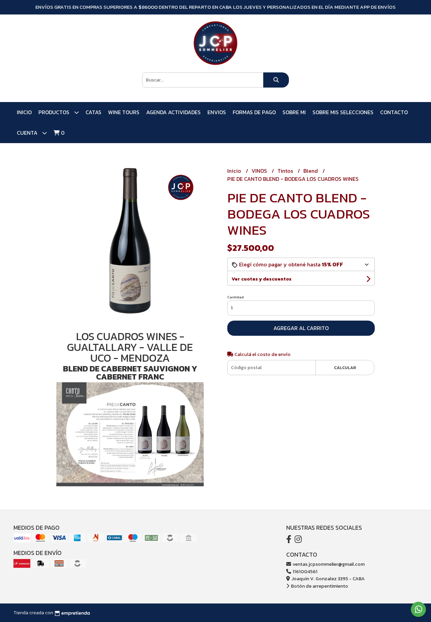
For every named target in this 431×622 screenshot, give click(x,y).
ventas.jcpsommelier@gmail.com (328, 564)
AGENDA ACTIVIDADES (173, 112)
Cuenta (28, 133)
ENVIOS (216, 112)
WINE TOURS (123, 112)
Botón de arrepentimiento (319, 586)
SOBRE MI (294, 112)
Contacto (394, 112)
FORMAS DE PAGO (254, 112)
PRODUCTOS (54, 112)
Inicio (24, 112)
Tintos (285, 171)
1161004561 (305, 571)
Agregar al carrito (301, 328)
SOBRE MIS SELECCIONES (342, 112)
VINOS (260, 171)
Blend (311, 171)
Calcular (345, 367)
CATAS (93, 112)
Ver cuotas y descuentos (262, 279)
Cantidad (235, 297)
